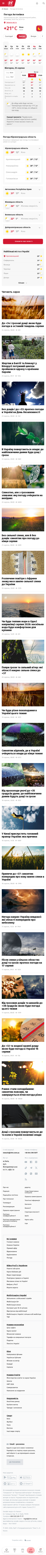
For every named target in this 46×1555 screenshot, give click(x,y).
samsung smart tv (26, 1484)
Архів (27, 1216)
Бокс (8, 1419)
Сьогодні (9, 36)
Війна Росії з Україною (17, 1266)
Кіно (9, 1351)
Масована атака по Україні (17, 1281)
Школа (9, 1381)
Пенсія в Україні (13, 1344)
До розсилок (14, 1462)
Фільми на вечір (13, 1361)
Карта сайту (29, 1219)
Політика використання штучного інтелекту (11, 1220)
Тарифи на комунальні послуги (19, 1337)
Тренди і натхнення (14, 1408)
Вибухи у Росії (12, 1284)
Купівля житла (12, 1405)
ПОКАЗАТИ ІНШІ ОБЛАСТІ (24, 241)
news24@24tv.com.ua (11, 1153)
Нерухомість (12, 1398)
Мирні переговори (14, 1275)
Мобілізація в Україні (17, 1295)
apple (26, 1477)
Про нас (6, 1187)
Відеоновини (12, 1251)
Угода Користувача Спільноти (31, 1192)
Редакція (6, 1191)
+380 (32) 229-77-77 (16, 1516)
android (10, 1477)
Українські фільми (14, 1358)
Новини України (13, 1245)
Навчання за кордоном (16, 1391)
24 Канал (5, 9)
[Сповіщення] (37, 3)
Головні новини (13, 1242)
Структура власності (32, 1212)
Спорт (9, 1416)
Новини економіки (15, 1325)
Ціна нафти (11, 1328)
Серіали (10, 1367)
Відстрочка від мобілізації (17, 1311)
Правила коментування (33, 1196)
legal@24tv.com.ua (30, 1519)
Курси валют (12, 1331)
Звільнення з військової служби (19, 1299)
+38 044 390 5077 (31, 1153)
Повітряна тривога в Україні (18, 1278)
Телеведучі (7, 1203)
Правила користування (11, 1210)
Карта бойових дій (14, 1272)
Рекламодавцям (8, 1206)
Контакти (28, 1204)
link (26, 1162)
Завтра (22, 36)
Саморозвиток (12, 1387)
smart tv (10, 1484)
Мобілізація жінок (14, 1305)
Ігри (26, 1223)
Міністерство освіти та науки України (21, 1378)
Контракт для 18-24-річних (17, 1308)
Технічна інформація (32, 1200)
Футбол (10, 1422)
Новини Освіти (13, 1375)
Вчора (33, 36)
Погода (9, 1258)
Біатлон (10, 1428)
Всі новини (12, 1239)
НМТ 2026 (10, 1384)
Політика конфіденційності (9, 1215)
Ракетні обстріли (13, 1269)
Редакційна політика (10, 1195)
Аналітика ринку (13, 1401)
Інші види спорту (13, 1431)
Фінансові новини (14, 1334)
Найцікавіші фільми (14, 1354)
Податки (10, 1340)
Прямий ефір (12, 1248)
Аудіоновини (12, 1255)
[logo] (10, 3)
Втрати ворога (12, 1288)
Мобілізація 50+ (13, 1302)
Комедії (10, 1364)
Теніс (9, 1425)
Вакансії (28, 1208)
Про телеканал (8, 1199)
